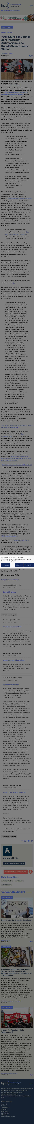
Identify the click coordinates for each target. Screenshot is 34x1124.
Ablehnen (19, 565)
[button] (31, 7)
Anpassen (6, 565)
